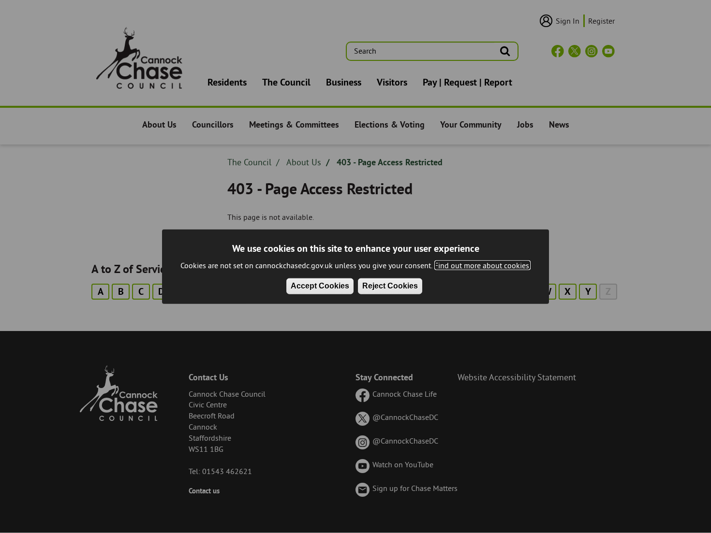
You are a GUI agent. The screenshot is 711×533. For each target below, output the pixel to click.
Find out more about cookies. (482, 265)
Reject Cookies (390, 286)
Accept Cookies (320, 286)
